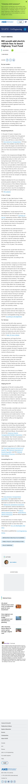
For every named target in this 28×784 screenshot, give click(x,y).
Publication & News (6, 726)
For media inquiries (6, 755)
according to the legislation (14, 316)
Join (2, 746)
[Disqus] (14, 658)
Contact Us (4, 778)
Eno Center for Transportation (12, 142)
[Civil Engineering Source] (5, 29)
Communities (4, 735)
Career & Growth (6, 723)
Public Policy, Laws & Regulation (13, 541)
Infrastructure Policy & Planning (13, 537)
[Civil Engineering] (15, 29)
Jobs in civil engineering (7, 752)
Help (2, 758)
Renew (3, 749)
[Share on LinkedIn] (13, 60)
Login (20, 22)
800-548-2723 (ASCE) (7, 772)
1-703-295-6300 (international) (9, 775)
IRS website (7, 192)
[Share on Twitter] (10, 60)
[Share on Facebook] (7, 60)
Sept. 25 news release (13, 335)
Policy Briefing (7, 545)
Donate (3, 743)
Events (3, 732)
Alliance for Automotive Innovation (14, 504)
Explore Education (6, 729)
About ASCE (4, 738)
